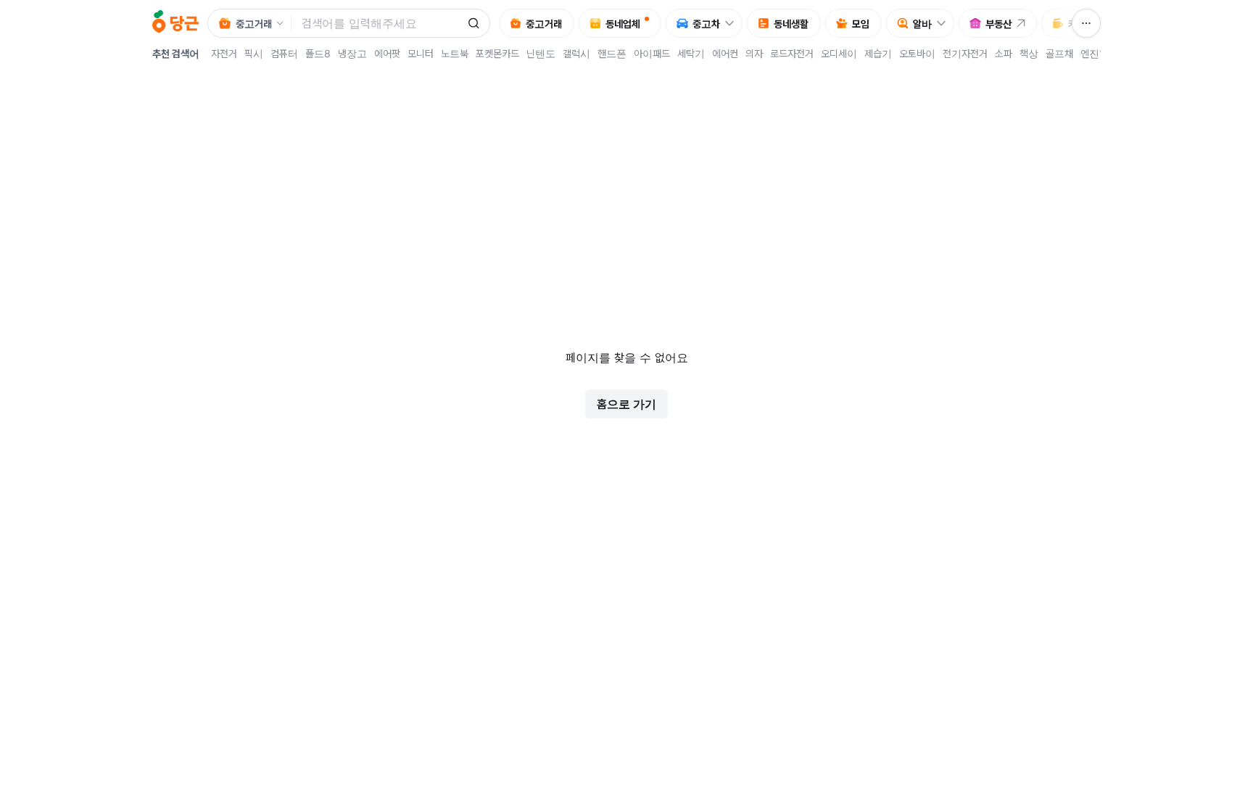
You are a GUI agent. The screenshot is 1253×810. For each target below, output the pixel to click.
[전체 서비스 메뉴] (1086, 23)
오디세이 (839, 53)
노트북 (454, 53)
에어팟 (387, 53)
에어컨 (725, 53)
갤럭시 (576, 53)
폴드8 (318, 53)
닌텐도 (540, 53)
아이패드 (652, 53)
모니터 (421, 53)
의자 (754, 53)
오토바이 (917, 53)
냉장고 (352, 53)
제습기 (878, 53)
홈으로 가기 (626, 404)
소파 (1003, 53)
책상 (1029, 53)
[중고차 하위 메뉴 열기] (733, 23)
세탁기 (691, 53)
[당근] (175, 23)
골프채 (1059, 53)
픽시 (253, 53)
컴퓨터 (284, 53)
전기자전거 (965, 53)
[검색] (473, 23)
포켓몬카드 (497, 53)
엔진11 (1094, 53)
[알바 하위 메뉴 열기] (945, 23)
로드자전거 (792, 53)
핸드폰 (611, 53)
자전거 (224, 53)
